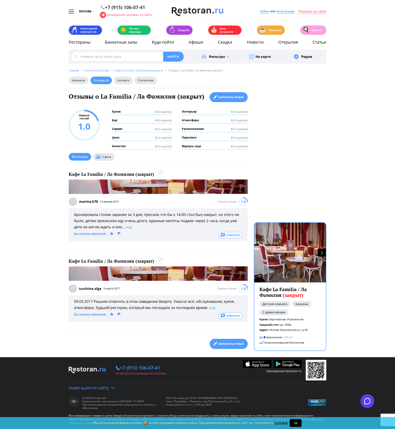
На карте (263, 56)
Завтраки (270, 30)
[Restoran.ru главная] (197, 11)
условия (281, 423)
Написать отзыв (231, 97)
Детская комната (275, 304)
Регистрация (285, 11)
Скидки (225, 42)
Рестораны (79, 42)
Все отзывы (80, 157)
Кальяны (301, 304)
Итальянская (295, 319)
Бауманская (274, 337)
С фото (106, 157)
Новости (255, 42)
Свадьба (178, 30)
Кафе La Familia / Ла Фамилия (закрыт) (111, 174)
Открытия (288, 42)
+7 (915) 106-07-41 (140, 367)
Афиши (196, 42)
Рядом (306, 56)
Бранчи (312, 30)
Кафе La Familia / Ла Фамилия (283, 292)
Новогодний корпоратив (84, 30)
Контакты (78, 80)
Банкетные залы (121, 42)
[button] (322, 252)
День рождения (221, 30)
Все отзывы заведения (90, 233)
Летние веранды (130, 30)
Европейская (277, 319)
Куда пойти (163, 42)
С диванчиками (274, 312)
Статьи (319, 42)
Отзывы (101, 80)
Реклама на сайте (312, 11)
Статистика (145, 80)
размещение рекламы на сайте (129, 15)
